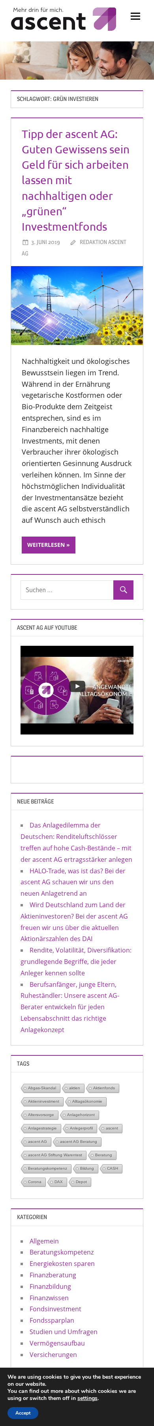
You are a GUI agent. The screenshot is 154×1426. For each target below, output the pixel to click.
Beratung (103, 1155)
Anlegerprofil (81, 1128)
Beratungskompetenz (47, 1168)
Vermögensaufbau (57, 1343)
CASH (112, 1168)
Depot (81, 1182)
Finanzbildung (50, 1286)
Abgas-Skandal (42, 1088)
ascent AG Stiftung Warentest (55, 1155)
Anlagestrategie (42, 1128)
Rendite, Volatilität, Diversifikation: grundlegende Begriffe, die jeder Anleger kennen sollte (76, 961)
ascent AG (37, 1141)
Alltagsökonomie (87, 1101)
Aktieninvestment (43, 1101)
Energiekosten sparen (62, 1263)
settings (87, 1398)
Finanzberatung (53, 1275)
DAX (58, 1182)
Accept (22, 1413)
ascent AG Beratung (78, 1141)
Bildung (87, 1168)
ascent (112, 1128)
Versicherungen (53, 1354)
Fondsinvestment (55, 1309)
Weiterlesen (46, 544)
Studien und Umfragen (64, 1331)
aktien (74, 1088)
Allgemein (44, 1241)
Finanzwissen (49, 1298)
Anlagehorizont (81, 1115)
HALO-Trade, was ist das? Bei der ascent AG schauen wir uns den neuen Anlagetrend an (73, 882)
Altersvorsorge (41, 1115)
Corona (34, 1182)
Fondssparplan (52, 1320)
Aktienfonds (104, 1088)
